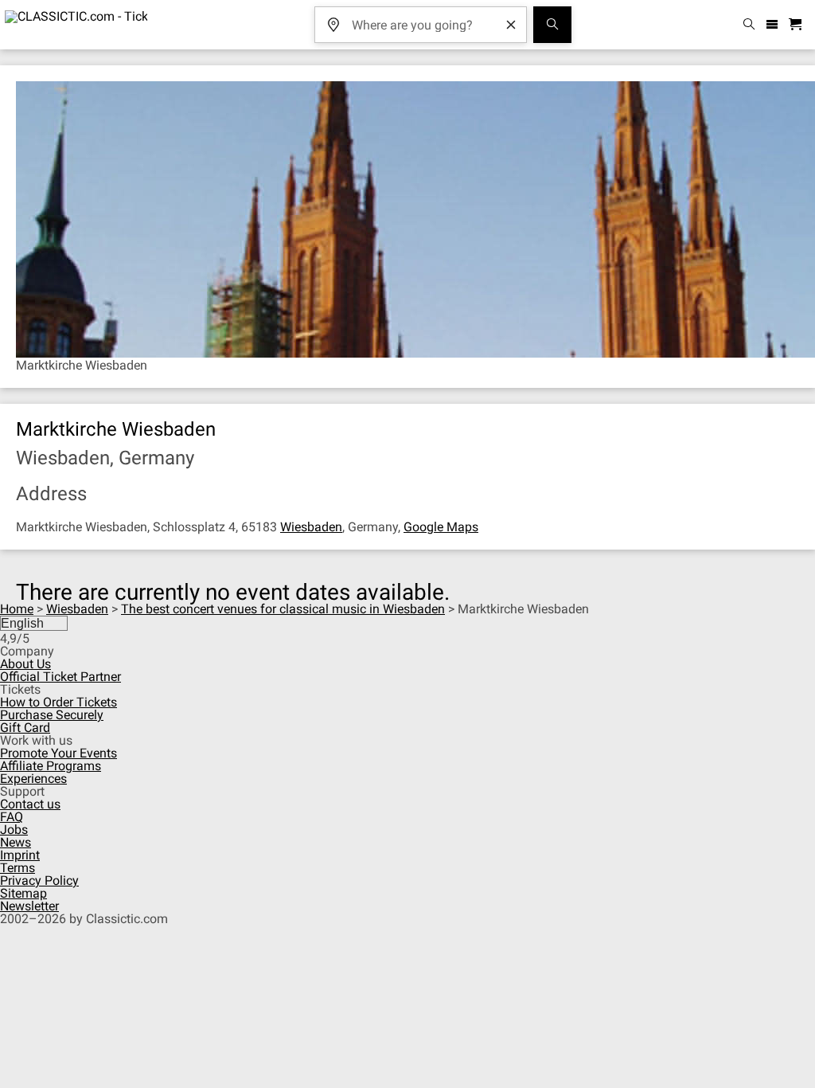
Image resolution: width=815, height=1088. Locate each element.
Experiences (33, 778)
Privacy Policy (39, 880)
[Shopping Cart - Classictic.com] (797, 25)
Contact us (30, 804)
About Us (25, 663)
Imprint (20, 855)
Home (16, 608)
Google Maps (441, 526)
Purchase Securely (51, 714)
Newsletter (29, 906)
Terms (17, 867)
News (15, 842)
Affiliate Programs (50, 765)
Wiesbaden (311, 526)
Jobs (14, 829)
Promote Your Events (58, 753)
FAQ (11, 816)
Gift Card (25, 727)
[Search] (552, 24)
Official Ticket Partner (60, 676)
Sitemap (23, 893)
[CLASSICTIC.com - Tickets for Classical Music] (73, 24)
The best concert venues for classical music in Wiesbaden (283, 608)
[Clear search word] (511, 24)
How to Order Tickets (58, 702)
